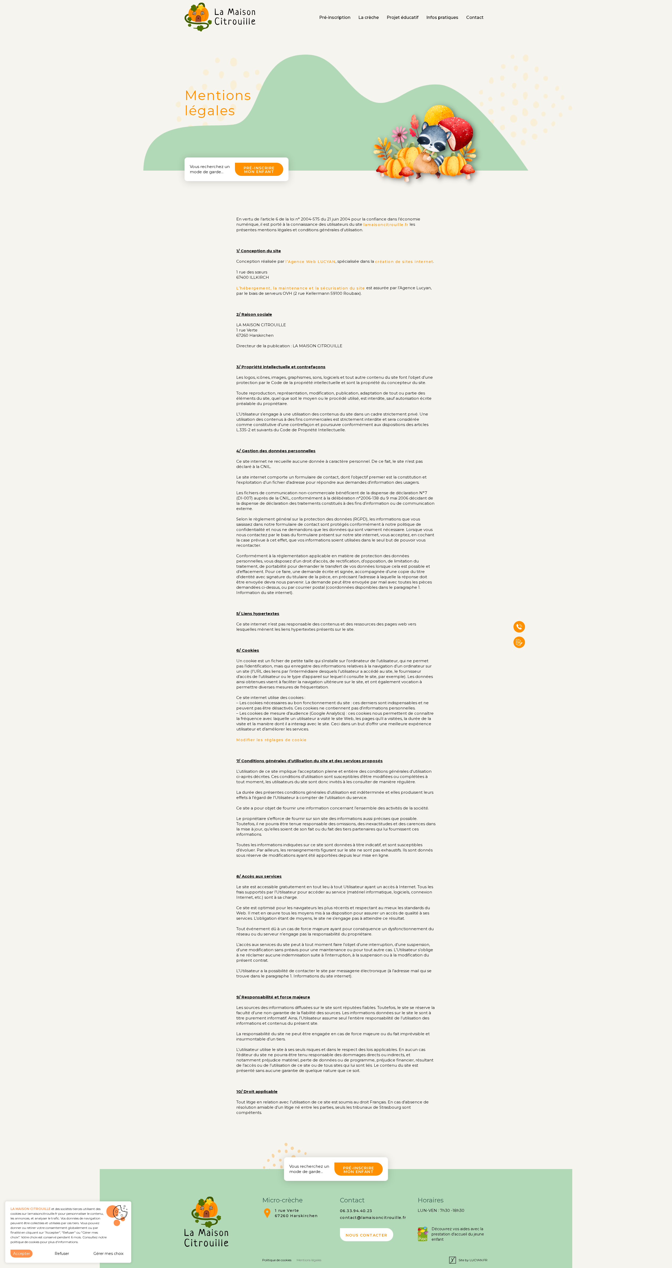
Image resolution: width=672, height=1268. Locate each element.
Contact (475, 17)
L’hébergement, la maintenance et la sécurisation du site (300, 288)
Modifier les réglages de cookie (271, 740)
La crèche (368, 17)
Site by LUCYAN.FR (473, 1260)
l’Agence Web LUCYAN (310, 261)
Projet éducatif (402, 17)
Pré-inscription (334, 17)
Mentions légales (309, 1260)
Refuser (62, 1253)
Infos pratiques (442, 17)
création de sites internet (404, 261)
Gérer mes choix (108, 1253)
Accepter (21, 1253)
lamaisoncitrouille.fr (385, 224)
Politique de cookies (276, 1260)
